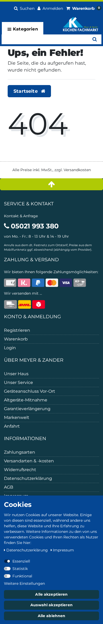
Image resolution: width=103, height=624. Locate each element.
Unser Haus (16, 373)
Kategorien (25, 29)
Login (10, 347)
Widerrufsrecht (20, 469)
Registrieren (17, 330)
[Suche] (94, 39)
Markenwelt (16, 417)
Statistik (20, 568)
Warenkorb (16, 339)
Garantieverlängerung (27, 408)
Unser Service (18, 382)
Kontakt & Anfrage (21, 216)
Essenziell (21, 561)
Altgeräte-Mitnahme (25, 399)
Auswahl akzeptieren (51, 605)
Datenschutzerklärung (28, 478)
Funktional (22, 576)
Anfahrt (12, 426)
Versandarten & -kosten (29, 460)
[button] (24, 8)
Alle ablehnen (51, 615)
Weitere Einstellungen (24, 583)
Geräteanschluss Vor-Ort (29, 391)
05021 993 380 (34, 226)
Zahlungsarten (19, 452)
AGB (8, 487)
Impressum (63, 550)
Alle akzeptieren (51, 594)
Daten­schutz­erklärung (27, 550)
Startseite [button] (26, 91)
